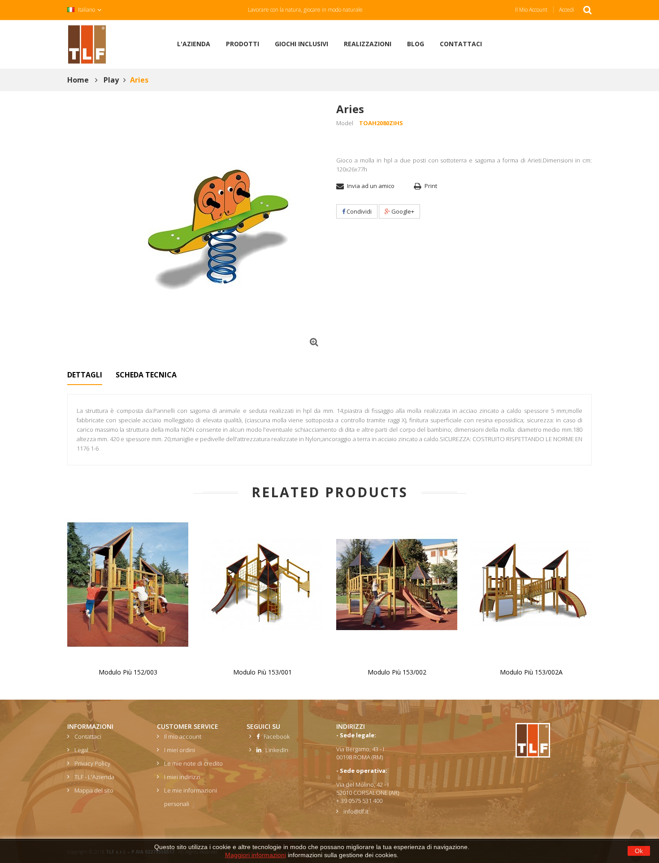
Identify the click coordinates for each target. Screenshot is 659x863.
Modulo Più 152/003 (128, 672)
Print (431, 186)
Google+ (402, 211)
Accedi (566, 9)
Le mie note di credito (193, 763)
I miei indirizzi (182, 777)
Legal (81, 750)
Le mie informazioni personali (190, 797)
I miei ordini (179, 750)
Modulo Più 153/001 (262, 672)
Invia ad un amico (371, 186)
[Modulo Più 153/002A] (531, 584)
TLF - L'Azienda (94, 777)
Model (344, 123)
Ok (639, 850)
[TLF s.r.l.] (87, 43)
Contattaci (87, 736)
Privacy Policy (92, 763)
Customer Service (187, 726)
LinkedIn (274, 750)
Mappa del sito (93, 790)
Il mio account (531, 9)
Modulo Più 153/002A (531, 672)
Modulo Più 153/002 (397, 672)
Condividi (358, 211)
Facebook (275, 736)
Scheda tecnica (146, 375)
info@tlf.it (356, 811)
